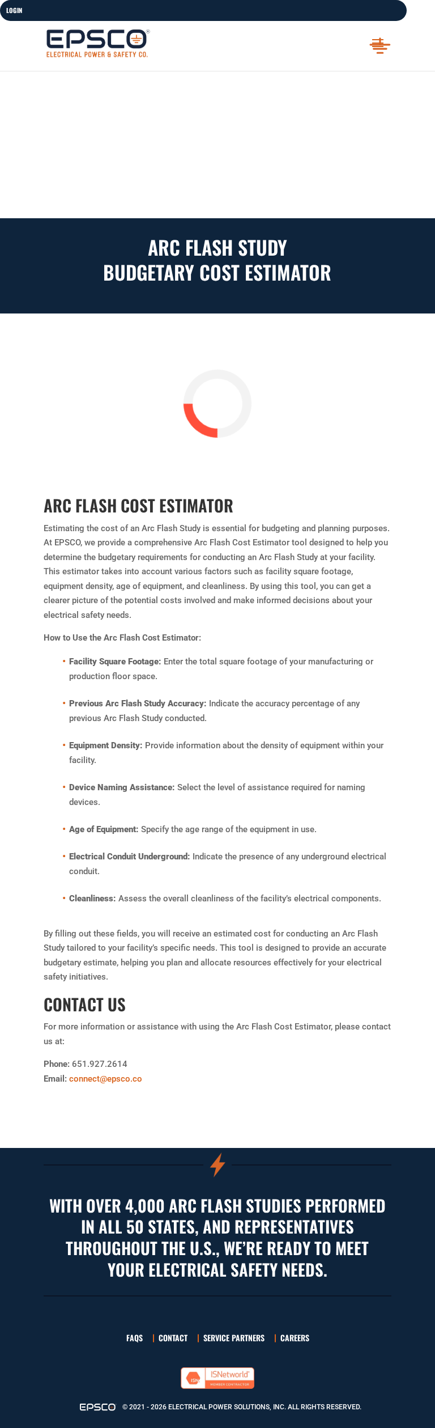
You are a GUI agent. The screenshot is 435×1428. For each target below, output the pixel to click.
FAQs (134, 1338)
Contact (173, 1338)
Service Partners (234, 1338)
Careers (294, 1338)
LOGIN (14, 10)
